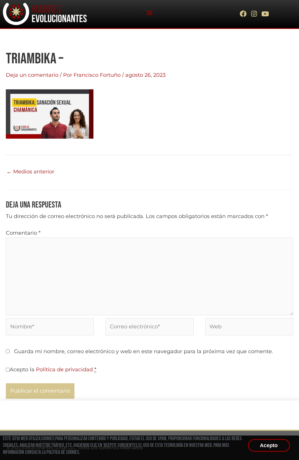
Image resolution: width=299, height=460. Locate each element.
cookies (47, 438)
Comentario (23, 233)
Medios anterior (30, 171)
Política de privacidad (64, 369)
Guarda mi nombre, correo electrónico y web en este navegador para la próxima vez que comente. (143, 351)
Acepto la (53, 369)
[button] (149, 12)
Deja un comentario (32, 75)
